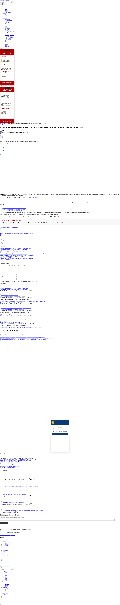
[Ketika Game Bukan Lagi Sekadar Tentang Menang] (11, 461)
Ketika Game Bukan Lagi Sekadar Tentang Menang (10, 462)
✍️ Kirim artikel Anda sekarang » (67, 222)
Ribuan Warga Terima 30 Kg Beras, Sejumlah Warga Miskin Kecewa (13, 254)
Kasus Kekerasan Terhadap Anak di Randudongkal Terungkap (12, 251)
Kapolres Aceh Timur (6, 227)
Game (23, 461)
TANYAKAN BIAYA (60, 434)
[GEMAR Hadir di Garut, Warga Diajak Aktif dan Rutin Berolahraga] (14, 248)
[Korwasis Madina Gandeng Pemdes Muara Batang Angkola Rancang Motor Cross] (5, 257)
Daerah (1, 124)
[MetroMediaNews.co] (4, 0)
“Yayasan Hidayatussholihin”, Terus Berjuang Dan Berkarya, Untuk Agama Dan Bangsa (20, 575)
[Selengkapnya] (1, 333)
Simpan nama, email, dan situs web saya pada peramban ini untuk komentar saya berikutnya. (20, 281)
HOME (18, 466)
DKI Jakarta (42, 464)
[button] (13, 2)
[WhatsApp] (2, 152)
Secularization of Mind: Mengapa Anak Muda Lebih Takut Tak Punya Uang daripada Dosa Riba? (19, 465)
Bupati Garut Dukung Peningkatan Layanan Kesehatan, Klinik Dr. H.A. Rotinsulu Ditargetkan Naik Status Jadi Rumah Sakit (25, 339)
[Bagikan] (1, 137)
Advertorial (48, 335)
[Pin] (3, 150)
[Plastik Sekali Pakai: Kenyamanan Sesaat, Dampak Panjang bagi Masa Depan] (16, 459)
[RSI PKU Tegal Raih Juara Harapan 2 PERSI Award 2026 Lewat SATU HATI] (4, 259)
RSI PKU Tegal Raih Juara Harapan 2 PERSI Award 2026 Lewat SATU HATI (15, 260)
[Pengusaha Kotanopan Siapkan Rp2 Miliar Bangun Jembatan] (15, 255)
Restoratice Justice (14, 227)
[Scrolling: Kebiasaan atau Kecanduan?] (8, 466)
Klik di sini (35, 197)
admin (1, 131)
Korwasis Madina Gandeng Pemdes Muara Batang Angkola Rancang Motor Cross (16, 258)
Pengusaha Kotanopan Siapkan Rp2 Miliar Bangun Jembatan (12, 256)
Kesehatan (34, 459)
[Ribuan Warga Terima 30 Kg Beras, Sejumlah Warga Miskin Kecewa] (22, 253)
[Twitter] (3, 147)
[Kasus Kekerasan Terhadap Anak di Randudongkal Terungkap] (9, 250)
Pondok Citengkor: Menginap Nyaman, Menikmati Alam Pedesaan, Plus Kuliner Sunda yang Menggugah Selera (22, 337)
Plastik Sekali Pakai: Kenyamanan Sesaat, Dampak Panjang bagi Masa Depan (15, 460)
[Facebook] (2, 146)
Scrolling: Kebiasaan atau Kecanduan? (7, 467)
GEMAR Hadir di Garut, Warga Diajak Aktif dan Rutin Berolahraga (13, 249)
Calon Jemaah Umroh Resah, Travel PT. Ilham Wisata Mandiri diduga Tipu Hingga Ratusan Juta (21, 478)
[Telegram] (2, 149)
